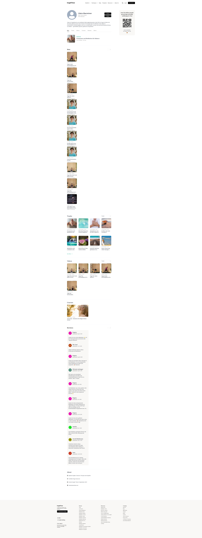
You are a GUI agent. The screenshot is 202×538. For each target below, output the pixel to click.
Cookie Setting (61, 520)
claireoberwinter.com (73, 485)
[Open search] (123, 3)
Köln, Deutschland (82, 15)
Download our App (62, 511)
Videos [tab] (78, 30)
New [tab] (68, 30)
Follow (107, 13)
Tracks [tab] (72, 30)
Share (108, 16)
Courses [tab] (84, 30)
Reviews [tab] (89, 30)
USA (59, 518)
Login (125, 3)
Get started (131, 2)
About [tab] (95, 30)
